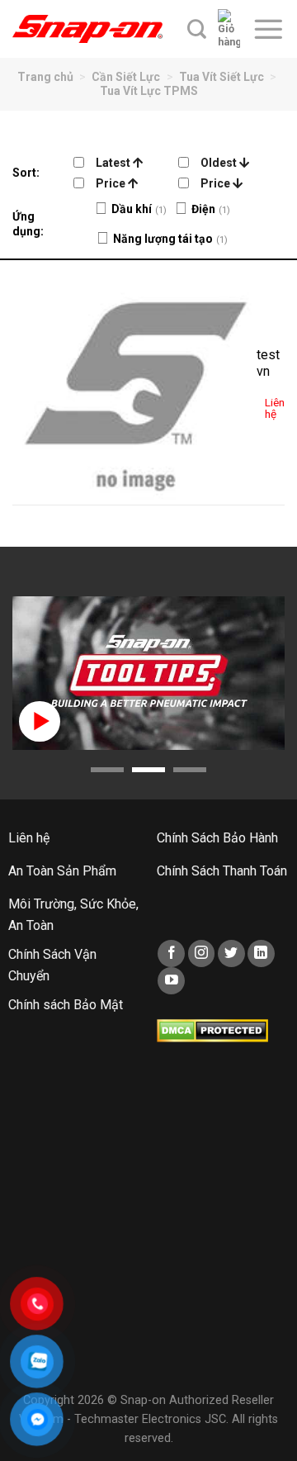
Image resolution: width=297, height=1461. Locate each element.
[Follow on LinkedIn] (261, 953)
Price (112, 183)
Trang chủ (45, 76)
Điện (203, 209)
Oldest (219, 162)
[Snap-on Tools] (87, 29)
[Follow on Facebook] (171, 953)
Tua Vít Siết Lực (221, 76)
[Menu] (268, 29)
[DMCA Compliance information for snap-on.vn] (212, 1030)
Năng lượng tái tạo (163, 238)
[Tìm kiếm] (196, 29)
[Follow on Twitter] (231, 953)
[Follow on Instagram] (201, 953)
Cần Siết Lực (126, 76)
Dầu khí (131, 209)
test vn (268, 363)
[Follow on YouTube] (171, 980)
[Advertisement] (148, 1230)
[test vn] (134, 382)
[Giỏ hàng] (229, 29)
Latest (114, 162)
